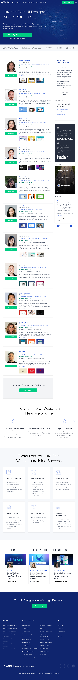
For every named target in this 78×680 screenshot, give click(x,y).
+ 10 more (44, 267)
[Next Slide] (71, 226)
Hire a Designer (68, 2)
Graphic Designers (27, 637)
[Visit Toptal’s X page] (64, 666)
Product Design (36, 93)
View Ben (11, 104)
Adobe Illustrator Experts (28, 651)
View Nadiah (11, 133)
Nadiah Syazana (23, 119)
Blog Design (41, 325)
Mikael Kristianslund (24, 293)
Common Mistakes (61, 114)
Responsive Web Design (30, 267)
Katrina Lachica (23, 177)
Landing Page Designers (46, 631)
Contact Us (61, 628)
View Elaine (11, 249)
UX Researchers (44, 654)
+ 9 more (43, 93)
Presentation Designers (46, 642)
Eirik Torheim (22, 264)
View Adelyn (11, 220)
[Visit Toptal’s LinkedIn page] (60, 666)
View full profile (11, 66)
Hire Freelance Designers (10, 628)
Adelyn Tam (22, 206)
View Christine (11, 337)
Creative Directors (27, 654)
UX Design (33, 64)
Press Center (61, 631)
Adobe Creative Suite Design (37, 238)
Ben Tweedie (22, 90)
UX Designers (26, 625)
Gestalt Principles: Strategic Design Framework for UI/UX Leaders (14, 576)
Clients (36, 2)
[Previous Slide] (58, 226)
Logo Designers (44, 634)
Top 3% (25, 2)
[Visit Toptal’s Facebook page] (68, 666)
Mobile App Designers (28, 634)
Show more (59, 215)
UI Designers (25, 628)
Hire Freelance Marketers (10, 631)
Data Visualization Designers (29, 657)
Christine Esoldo (23, 322)
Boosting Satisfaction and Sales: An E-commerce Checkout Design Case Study (62, 576)
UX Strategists (26, 642)
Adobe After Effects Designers (30, 648)
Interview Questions (61, 112)
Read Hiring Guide (64, 93)
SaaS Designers (44, 648)
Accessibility (56, 673)
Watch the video (65, 185)
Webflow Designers (45, 657)
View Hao (11, 162)
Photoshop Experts (44, 639)
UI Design (21, 64)
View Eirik (11, 278)
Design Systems (40, 151)
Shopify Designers (44, 651)
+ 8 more (47, 64)
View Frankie (11, 75)
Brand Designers (26, 639)
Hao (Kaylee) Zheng (24, 148)
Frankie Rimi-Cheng (24, 60)
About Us (45, 2)
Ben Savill (22, 351)
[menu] (76, 2)
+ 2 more (46, 238)
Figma (25, 93)
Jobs (58, 117)
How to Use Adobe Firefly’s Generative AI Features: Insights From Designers (38, 576)
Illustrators (42, 628)
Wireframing (30, 209)
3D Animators (25, 645)
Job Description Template (62, 109)
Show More (22, 75)
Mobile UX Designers (45, 637)
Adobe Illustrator (33, 325)
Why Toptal (61, 625)
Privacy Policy (41, 673)
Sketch (37, 64)
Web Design (27, 64)
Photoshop (42, 64)
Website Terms (48, 673)
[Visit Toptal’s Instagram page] (73, 666)
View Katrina (11, 191)
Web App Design (28, 296)
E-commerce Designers (46, 625)
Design (9, 570)
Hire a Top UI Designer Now (17, 35)
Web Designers (26, 631)
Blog (41, 2)
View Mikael (11, 308)
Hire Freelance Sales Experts (10, 649)
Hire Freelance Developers (10, 625)
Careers (60, 634)
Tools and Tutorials (42, 570)
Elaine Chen (22, 235)
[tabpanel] (65, 211)
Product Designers (44, 645)
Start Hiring (28, 390)
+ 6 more (47, 180)
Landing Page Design (35, 354)
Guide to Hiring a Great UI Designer (63, 61)
